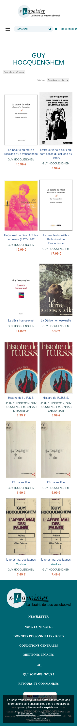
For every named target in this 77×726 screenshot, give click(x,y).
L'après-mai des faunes (21, 559)
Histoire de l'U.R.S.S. (21, 398)
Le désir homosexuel (21, 320)
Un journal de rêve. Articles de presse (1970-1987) (21, 237)
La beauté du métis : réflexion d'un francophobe (21, 152)
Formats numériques (14, 71)
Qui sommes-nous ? (38, 674)
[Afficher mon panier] (55, 29)
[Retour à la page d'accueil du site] (38, 11)
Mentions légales (38, 655)
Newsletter (38, 617)
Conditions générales (38, 646)
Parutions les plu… (57, 80)
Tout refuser (38, 718)
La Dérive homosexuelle (56, 320)
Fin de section (21, 482)
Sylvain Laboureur (25, 408)
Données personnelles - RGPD (38, 636)
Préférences (25, 713)
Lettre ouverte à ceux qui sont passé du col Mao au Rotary (56, 154)
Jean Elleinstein (17, 403)
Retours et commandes (38, 684)
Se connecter (68, 29)
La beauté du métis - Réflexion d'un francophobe (56, 239)
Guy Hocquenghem (21, 159)
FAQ (38, 665)
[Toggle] (8, 28)
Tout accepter (50, 713)
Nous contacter (38, 627)
